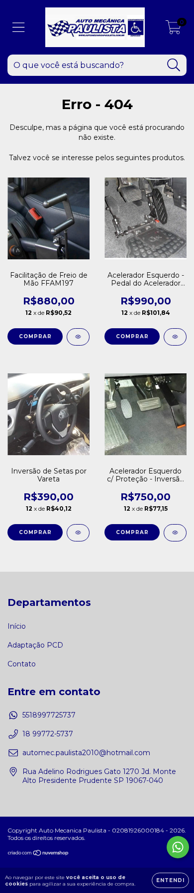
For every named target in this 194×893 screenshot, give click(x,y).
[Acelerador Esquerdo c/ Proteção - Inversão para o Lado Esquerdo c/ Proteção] (175, 532)
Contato (21, 663)
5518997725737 (49, 715)
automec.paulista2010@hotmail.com (86, 752)
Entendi (170, 880)
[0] (173, 29)
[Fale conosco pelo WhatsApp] (178, 847)
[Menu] (18, 27)
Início (16, 626)
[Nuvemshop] (38, 854)
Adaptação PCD (35, 645)
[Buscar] (174, 65)
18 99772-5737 (47, 733)
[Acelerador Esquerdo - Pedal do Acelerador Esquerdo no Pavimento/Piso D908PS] (175, 337)
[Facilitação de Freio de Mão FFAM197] (78, 337)
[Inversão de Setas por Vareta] (78, 532)
